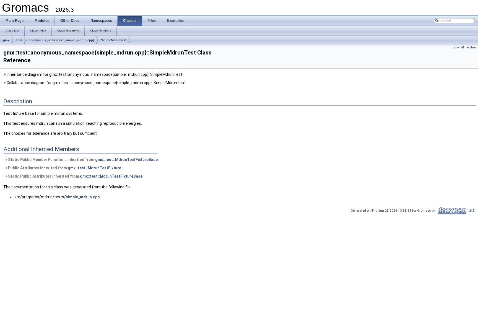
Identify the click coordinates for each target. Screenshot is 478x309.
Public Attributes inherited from (64, 168)
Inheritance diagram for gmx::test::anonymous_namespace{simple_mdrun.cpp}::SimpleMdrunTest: (94, 74)
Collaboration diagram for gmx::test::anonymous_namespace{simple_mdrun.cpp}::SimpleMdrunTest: (96, 83)
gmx (6, 40)
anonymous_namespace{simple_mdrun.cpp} (61, 40)
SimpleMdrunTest (113, 40)
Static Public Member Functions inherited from (82, 159)
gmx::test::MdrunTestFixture (94, 168)
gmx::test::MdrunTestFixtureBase (126, 159)
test (19, 40)
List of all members (464, 47)
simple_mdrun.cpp (83, 197)
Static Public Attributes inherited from (74, 176)
